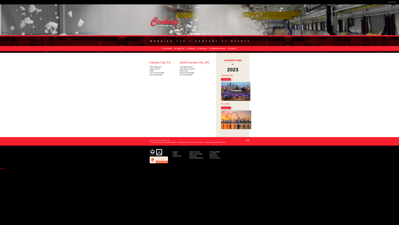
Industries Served (218, 48)
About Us (180, 48)
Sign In (2, 168)
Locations (168, 48)
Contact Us (226, 79)
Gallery (233, 48)
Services (203, 48)
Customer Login (392, 2)
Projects (192, 48)
